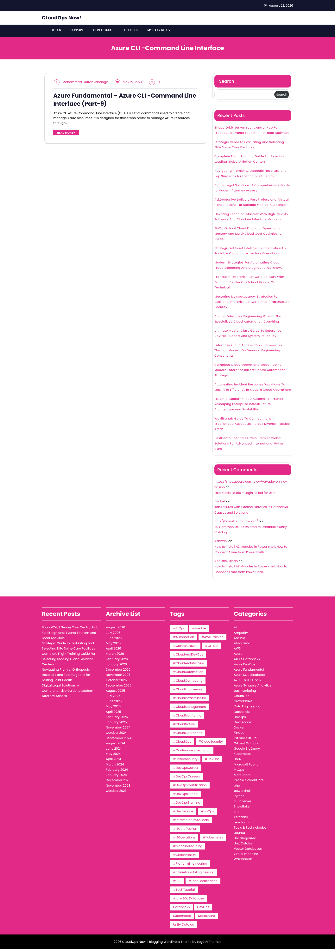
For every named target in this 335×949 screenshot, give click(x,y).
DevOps (203, 907)
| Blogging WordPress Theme (169, 942)
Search (226, 81)
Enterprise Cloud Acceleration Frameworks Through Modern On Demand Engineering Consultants (248, 350)
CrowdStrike (243, 701)
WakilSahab (243, 859)
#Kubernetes (213, 837)
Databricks (181, 907)
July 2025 (113, 696)
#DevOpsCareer (185, 767)
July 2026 (113, 633)
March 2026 (115, 653)
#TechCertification (203, 881)
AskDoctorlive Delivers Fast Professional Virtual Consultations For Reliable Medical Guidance (251, 202)
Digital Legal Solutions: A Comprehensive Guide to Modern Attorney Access (252, 188)
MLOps (239, 769)
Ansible (239, 638)
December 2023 (118, 780)
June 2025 (114, 701)
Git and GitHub (245, 738)
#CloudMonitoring (187, 715)
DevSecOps (242, 722)
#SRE (177, 881)
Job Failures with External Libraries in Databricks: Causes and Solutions (251, 510)
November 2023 (118, 785)
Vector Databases (248, 848)
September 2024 (118, 738)
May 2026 (113, 643)
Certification (104, 30)
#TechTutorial (184, 889)
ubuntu (239, 833)
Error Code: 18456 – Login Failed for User (244, 493)
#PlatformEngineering (190, 863)
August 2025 (115, 690)
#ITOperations (184, 837)
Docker (239, 727)
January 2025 (116, 722)
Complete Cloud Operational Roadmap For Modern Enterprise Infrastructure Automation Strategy (250, 370)
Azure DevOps (244, 664)
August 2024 (115, 743)
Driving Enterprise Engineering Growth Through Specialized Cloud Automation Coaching (251, 319)
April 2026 (113, 648)
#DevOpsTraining (186, 802)
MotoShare (206, 916)
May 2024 (113, 754)
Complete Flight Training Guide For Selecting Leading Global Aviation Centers (250, 159)
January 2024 (116, 775)
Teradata (241, 817)
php (237, 785)
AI (235, 627)
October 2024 (116, 732)
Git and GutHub (246, 743)
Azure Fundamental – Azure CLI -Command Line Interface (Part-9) (124, 100)
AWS (237, 648)
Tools (56, 30)
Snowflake (242, 806)
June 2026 (114, 638)
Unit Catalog (243, 843)
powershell (242, 791)
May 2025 (113, 706)
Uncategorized (245, 838)
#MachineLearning (187, 846)
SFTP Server (242, 801)
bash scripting (245, 690)
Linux (237, 759)
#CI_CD (211, 646)
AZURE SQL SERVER (247, 680)
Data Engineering (247, 706)
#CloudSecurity (211, 741)
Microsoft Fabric (246, 764)
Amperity (241, 633)
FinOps (239, 732)
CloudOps (241, 696)
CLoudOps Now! (61, 17)
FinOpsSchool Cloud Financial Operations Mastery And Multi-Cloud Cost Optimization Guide (249, 234)
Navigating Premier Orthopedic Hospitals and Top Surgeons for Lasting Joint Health (250, 173)
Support (77, 30)
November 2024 (118, 727)
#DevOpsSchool (185, 794)
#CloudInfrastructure (189, 698)
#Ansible (199, 628)
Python (239, 796)
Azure (238, 653)
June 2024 (114, 748)
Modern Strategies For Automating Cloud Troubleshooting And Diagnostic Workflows (248, 265)
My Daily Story (158, 30)
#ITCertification (185, 828)
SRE (236, 812)
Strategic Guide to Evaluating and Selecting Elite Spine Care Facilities (249, 144)
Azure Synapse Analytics (252, 685)
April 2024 (113, 759)
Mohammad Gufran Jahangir (85, 82)
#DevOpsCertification (190, 785)
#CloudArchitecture (188, 663)
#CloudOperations (187, 733)
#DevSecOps (183, 811)
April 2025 (113, 712)
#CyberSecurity (185, 759)
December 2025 (118, 669)
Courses (131, 30)
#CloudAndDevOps (188, 654)
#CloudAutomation (188, 672)
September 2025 (118, 685)
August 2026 (115, 627)
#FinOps (207, 811)
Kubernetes (182, 916)
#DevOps (212, 759)
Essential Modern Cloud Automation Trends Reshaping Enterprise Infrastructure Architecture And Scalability (248, 404)
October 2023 (116, 791)
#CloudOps (182, 741)
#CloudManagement (189, 706)
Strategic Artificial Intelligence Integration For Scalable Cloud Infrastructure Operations (250, 251)
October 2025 (116, 680)
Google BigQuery (247, 748)
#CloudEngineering (188, 689)
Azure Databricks (247, 659)
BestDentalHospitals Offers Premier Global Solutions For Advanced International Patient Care (250, 443)
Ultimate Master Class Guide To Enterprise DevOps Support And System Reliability (247, 333)
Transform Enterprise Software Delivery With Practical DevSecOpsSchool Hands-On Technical (249, 282)
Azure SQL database (249, 675)
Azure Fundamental (249, 669)
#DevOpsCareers (186, 776)
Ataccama (242, 643)
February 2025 (117, 717)
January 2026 (116, 664)
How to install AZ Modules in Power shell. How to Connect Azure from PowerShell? (250, 549)
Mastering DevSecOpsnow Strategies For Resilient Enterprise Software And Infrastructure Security (252, 302)
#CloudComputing (188, 680)
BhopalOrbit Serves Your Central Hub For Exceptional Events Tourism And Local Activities (251, 130)
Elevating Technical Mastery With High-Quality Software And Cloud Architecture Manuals (251, 216)
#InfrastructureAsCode (191, 820)
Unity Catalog (183, 924)
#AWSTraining (212, 637)
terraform (241, 822)
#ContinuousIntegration (192, 750)
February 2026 (117, 659)
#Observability (184, 855)
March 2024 (115, 764)
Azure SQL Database (188, 898)
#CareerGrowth (185, 646)
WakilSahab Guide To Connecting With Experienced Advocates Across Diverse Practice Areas (252, 424)
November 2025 (118, 675)
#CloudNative (184, 724)
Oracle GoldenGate (249, 780)
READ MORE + (66, 133)
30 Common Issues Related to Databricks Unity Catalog (250, 530)
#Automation (183, 637)
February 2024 (117, 769)
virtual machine (246, 854)
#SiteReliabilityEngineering (193, 872)
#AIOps (179, 628)
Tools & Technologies (250, 827)
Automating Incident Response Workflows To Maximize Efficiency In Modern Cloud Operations (252, 387)
